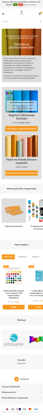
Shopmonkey (23, 412)
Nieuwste (35, 257)
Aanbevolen (8, 257)
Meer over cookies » (30, 5)
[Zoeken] (39, 21)
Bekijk (13, 307)
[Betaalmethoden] (7, 409)
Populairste (22, 257)
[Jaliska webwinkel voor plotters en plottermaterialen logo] (21, 14)
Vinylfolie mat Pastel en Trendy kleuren (21, 173)
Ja (15, 5)
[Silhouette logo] (14, 339)
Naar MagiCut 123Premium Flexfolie (21, 129)
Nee (20, 5)
